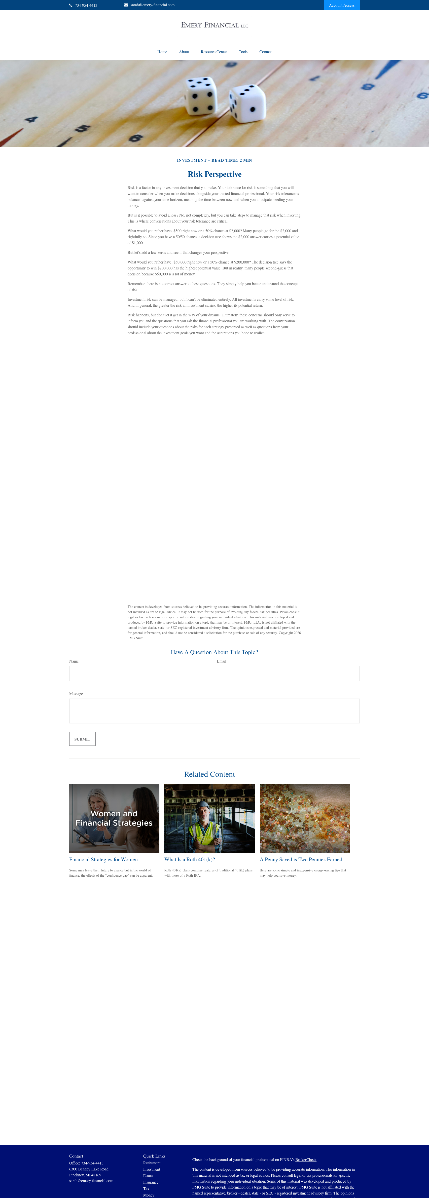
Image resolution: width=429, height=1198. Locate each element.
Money (148, 1195)
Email (221, 661)
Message (76, 693)
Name (74, 661)
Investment (151, 1169)
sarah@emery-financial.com (153, 4)
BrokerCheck (306, 1159)
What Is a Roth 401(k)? (189, 859)
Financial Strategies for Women (103, 859)
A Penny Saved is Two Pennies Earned (301, 859)
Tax (146, 1188)
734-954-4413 (86, 5)
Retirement (151, 1162)
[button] (162, 51)
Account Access (342, 5)
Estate (148, 1175)
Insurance (150, 1182)
